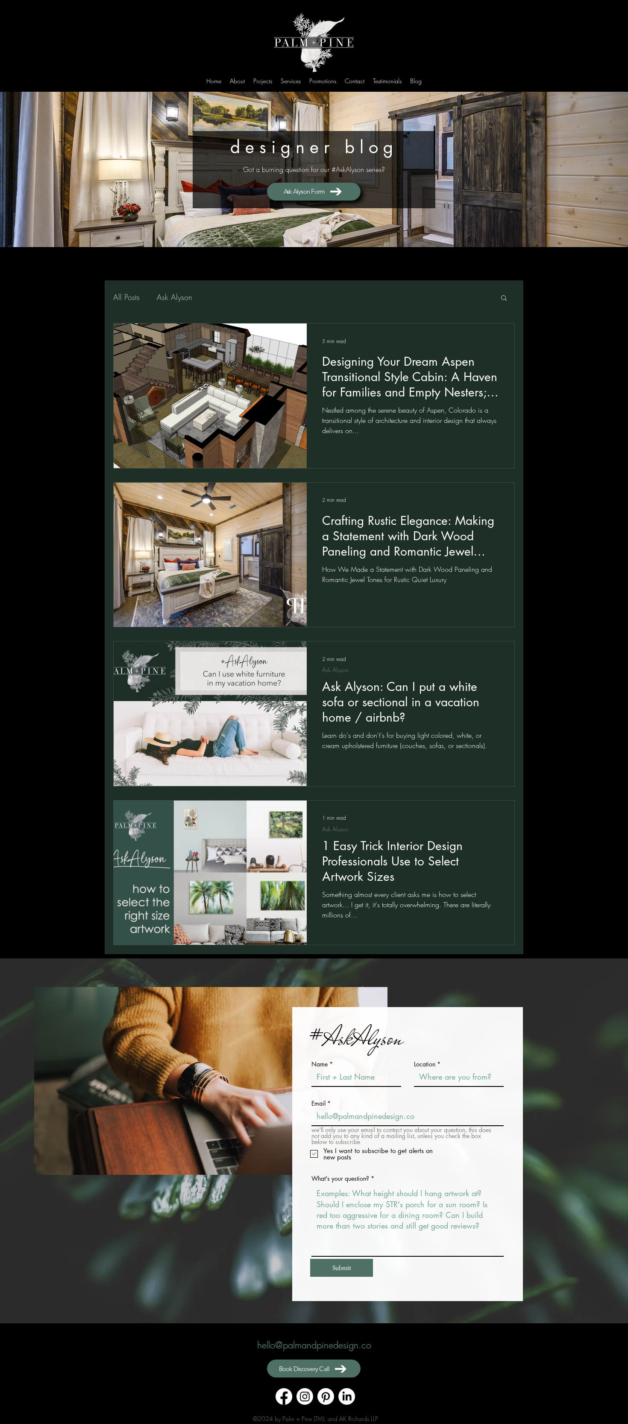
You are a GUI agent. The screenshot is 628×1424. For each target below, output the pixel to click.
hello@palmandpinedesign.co (314, 1345)
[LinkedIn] (346, 1396)
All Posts (126, 297)
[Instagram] (304, 1396)
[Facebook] (284, 1396)
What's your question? (340, 1179)
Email (318, 1104)
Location (424, 1064)
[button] (504, 298)
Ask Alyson (174, 297)
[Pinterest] (325, 1396)
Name (319, 1064)
